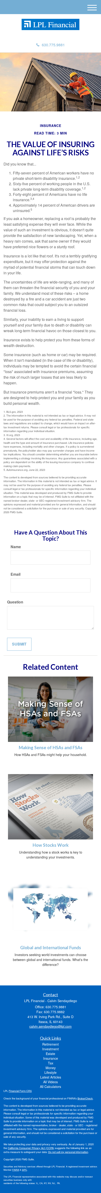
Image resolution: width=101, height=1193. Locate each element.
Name (16, 546)
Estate (50, 1053)
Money (51, 1067)
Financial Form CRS (20, 1091)
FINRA (15, 1169)
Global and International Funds (50, 947)
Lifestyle (50, 1072)
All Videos (50, 1081)
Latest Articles (50, 1077)
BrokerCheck (85, 1098)
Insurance (50, 1058)
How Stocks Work (51, 845)
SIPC (24, 1169)
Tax (50, 1063)
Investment (50, 1049)
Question (15, 602)
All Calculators (50, 1086)
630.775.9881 (53, 44)
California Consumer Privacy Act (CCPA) (31, 1148)
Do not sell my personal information (68, 1152)
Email (15, 574)
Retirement (50, 1044)
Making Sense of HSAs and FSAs (50, 747)
